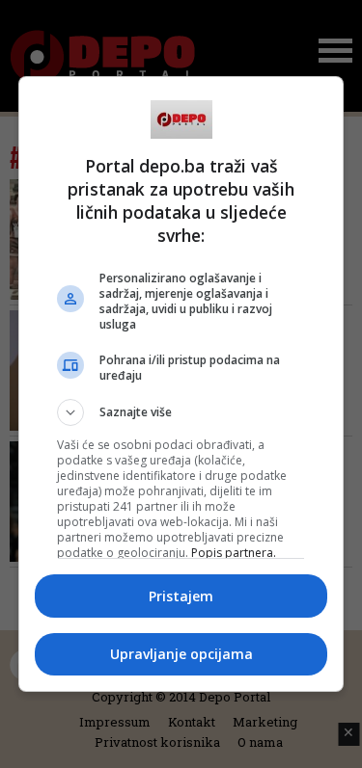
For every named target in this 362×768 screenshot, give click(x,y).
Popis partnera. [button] (233, 552)
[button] (181, 412)
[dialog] (181, 384)
